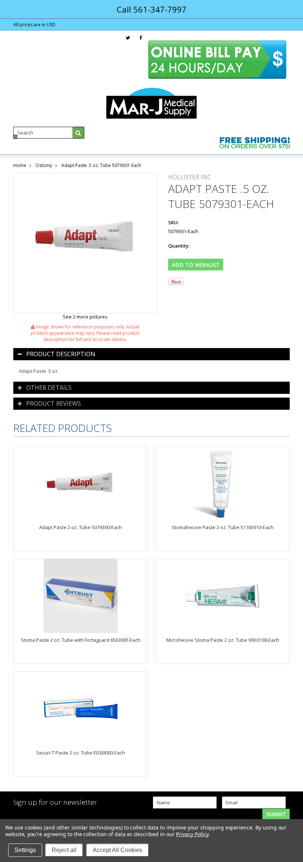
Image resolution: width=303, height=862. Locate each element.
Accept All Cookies (117, 850)
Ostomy (43, 165)
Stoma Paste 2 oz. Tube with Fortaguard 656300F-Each (80, 640)
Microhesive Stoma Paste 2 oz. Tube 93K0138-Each (222, 640)
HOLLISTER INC (189, 177)
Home (19, 165)
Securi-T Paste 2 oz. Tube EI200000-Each (80, 752)
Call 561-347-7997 (152, 9)
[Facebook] (140, 37)
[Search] (78, 133)
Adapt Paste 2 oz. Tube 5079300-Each (80, 527)
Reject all (64, 850)
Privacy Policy (192, 834)
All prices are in (34, 24)
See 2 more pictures (85, 316)
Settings (25, 850)
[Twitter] (128, 37)
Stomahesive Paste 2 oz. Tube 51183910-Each (222, 527)
